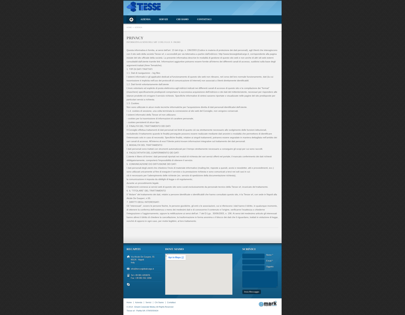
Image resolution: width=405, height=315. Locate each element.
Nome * (269, 255)
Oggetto (270, 266)
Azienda (145, 19)
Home (131, 19)
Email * (269, 261)
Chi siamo (182, 19)
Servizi (163, 19)
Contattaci (204, 19)
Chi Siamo (159, 302)
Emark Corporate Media (144, 307)
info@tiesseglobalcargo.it (142, 269)
